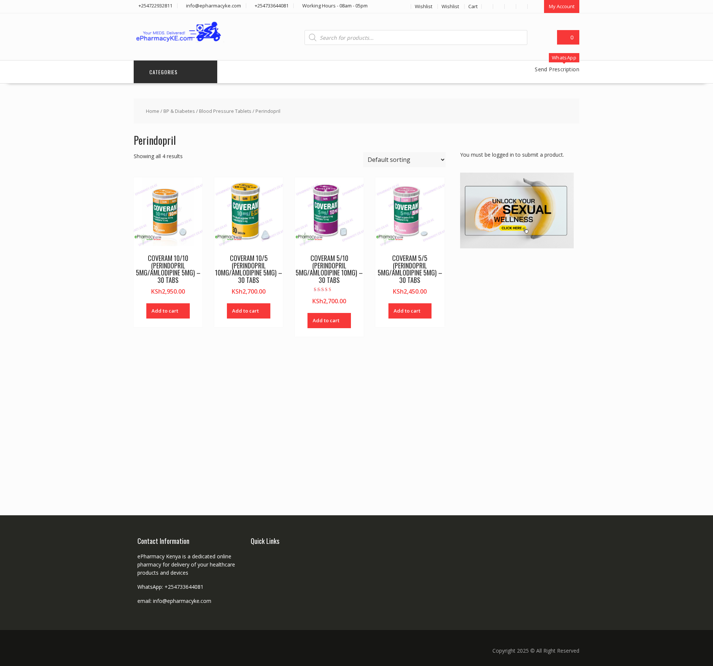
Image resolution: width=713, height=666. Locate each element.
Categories (163, 72)
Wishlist (423, 6)
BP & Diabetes (179, 111)
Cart (473, 6)
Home (152, 111)
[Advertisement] (516, 373)
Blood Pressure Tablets (225, 111)
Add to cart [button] (165, 310)
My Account (561, 6)
